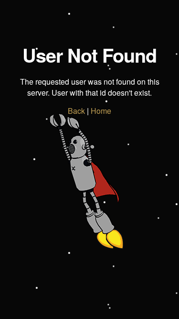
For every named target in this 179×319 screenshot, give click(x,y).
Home (101, 110)
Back (76, 110)
